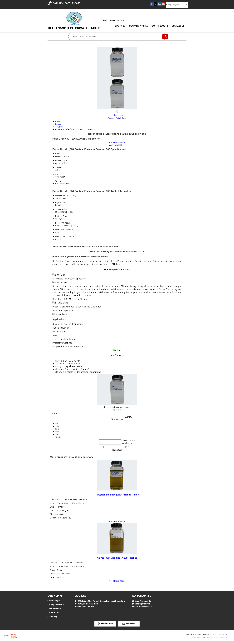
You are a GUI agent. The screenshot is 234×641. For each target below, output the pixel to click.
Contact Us (178, 26)
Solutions (59, 127)
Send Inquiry (118, 115)
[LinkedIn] (159, 5)
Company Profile (138, 26)
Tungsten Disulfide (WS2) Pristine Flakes (117, 494)
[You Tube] (163, 5)
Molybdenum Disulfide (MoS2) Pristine (117, 557)
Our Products (160, 26)
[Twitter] (155, 5)
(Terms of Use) (223, 634)
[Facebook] (152, 5)
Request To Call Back (117, 118)
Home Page (119, 26)
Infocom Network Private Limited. (217, 637)
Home (57, 121)
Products (59, 124)
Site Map (53, 616)
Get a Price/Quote (117, 142)
